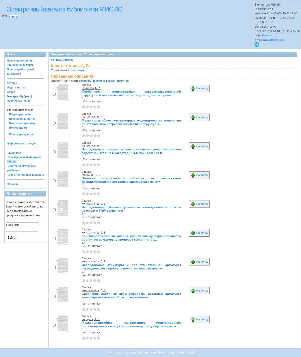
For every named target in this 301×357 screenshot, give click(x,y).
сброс (111, 80)
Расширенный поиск (20, 65)
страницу (85, 80)
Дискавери (14, 73)
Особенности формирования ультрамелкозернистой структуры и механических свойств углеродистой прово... (131, 93)
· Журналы (14, 152)
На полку (202, 88)
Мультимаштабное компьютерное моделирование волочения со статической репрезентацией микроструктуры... (131, 122)
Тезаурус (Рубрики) (19, 96)
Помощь (12, 184)
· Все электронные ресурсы (25, 174)
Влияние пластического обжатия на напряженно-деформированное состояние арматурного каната (131, 179)
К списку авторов (62, 59)
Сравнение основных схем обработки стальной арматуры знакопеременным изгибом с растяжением (131, 295)
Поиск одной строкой (20, 69)
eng (11, 16)
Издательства (16, 87)
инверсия (99, 80)
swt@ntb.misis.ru (274, 39)
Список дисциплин (21, 134)
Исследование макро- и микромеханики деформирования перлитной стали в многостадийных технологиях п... (131, 151)
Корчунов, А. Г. (91, 174)
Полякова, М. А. (91, 88)
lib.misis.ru (268, 35)
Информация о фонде (21, 143)
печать (121, 80)
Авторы (12, 83)
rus (16, 16)
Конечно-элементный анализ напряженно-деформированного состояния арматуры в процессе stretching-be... (131, 237)
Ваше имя (12, 224)
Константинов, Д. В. (94, 117)
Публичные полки (18, 100)
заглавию (78, 70)
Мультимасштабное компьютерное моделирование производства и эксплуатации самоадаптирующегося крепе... (131, 324)
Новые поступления (20, 60)
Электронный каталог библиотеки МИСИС (64, 9)
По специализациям (22, 123)
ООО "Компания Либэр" (152, 352)
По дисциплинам (20, 114)
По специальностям (22, 118)
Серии (11, 91)
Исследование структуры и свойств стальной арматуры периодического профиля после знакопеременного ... (131, 266)
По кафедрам (18, 127)
